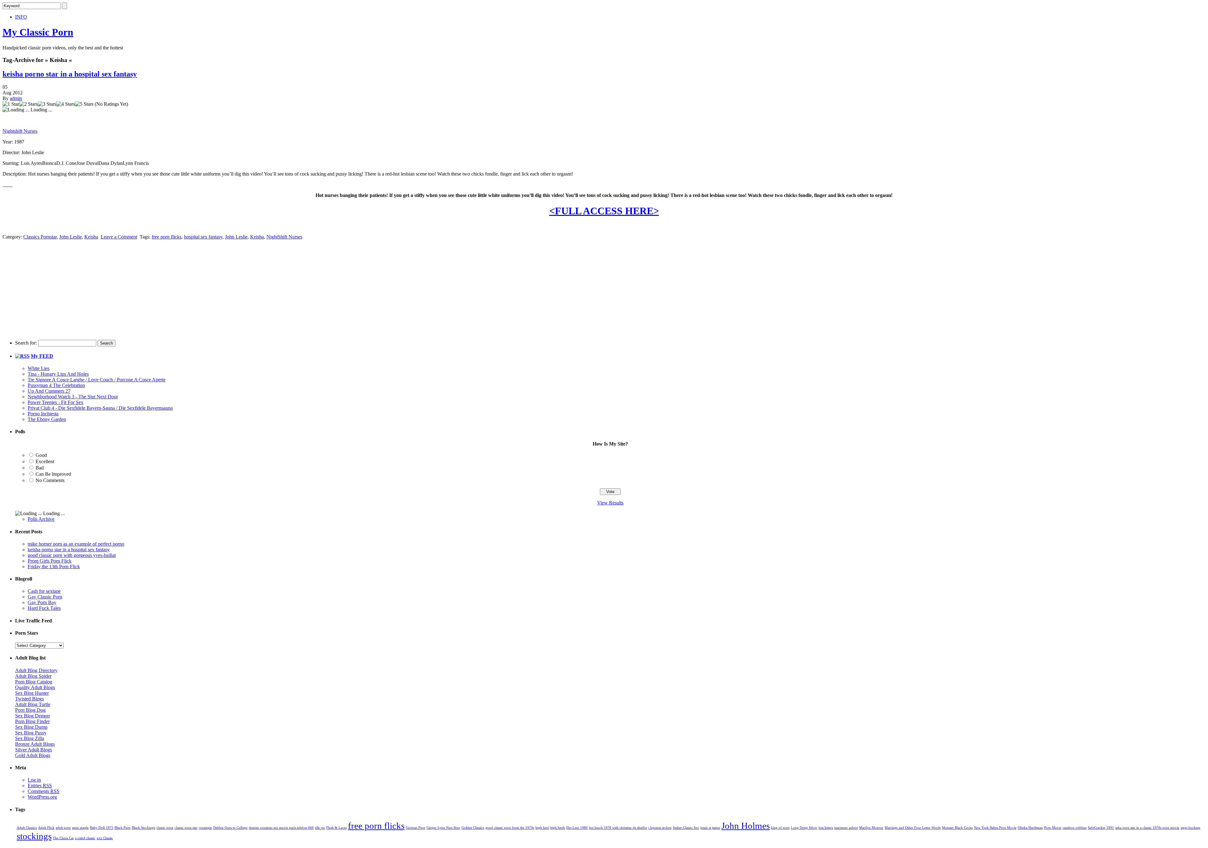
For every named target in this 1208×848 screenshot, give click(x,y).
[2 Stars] (28, 104)
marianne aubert (846, 827)
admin (16, 98)
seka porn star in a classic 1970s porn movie (1147, 827)
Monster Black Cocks (957, 827)
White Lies (38, 368)
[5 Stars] (84, 104)
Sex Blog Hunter (32, 693)
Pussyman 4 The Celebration (56, 385)
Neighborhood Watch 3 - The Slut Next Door (73, 396)
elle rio (320, 827)
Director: (11, 152)
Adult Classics (27, 827)
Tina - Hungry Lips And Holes (58, 374)
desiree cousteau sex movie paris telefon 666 (281, 827)
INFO (21, 17)
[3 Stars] (47, 104)
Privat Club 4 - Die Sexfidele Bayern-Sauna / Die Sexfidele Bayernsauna (100, 408)
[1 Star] (11, 104)
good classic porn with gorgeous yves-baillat (72, 555)
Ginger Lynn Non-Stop (443, 827)
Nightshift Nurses (20, 131)
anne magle (80, 827)
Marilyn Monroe (871, 827)
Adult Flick (46, 827)
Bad (40, 467)
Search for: (26, 342)
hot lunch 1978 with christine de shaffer (618, 827)
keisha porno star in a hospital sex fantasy (70, 74)
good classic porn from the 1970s (509, 827)
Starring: (11, 163)
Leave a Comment (119, 236)
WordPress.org (42, 797)
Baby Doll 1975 (101, 827)
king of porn (780, 827)
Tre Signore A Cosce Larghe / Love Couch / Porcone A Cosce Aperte (96, 379)
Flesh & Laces (336, 827)
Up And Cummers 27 (49, 391)
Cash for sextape (44, 591)
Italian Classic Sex (686, 827)
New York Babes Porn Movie (995, 827)
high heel (542, 827)
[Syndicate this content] (22, 356)
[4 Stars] (65, 104)
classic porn (164, 827)
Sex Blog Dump (31, 727)
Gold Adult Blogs (32, 755)
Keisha (91, 236)
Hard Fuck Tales (44, 608)
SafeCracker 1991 (1101, 827)
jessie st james (710, 827)
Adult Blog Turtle (32, 704)
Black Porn (123, 827)
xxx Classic (105, 838)
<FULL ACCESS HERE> (604, 210)
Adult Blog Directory (36, 670)
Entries (40, 785)
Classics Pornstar (40, 236)
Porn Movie (1052, 827)
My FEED (42, 356)
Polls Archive (41, 519)
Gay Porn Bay (42, 602)
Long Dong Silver (804, 827)
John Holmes (745, 826)
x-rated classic (85, 838)
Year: (8, 141)
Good (41, 455)
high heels (557, 827)
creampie (205, 827)
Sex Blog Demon (32, 715)
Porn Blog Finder (32, 721)
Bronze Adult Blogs (35, 744)
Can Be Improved (53, 474)
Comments (43, 791)
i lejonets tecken (660, 827)
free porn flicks (167, 236)
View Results (610, 502)
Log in (34, 780)
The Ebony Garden (47, 419)
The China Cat (63, 838)
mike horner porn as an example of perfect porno (76, 544)
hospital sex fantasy (203, 236)
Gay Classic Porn (45, 596)
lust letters (826, 827)
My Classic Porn (38, 32)
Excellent (45, 461)
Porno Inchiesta (43, 413)
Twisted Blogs (29, 698)
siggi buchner (1190, 827)
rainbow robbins (1075, 827)
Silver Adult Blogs (33, 749)
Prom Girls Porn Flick (49, 561)
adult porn (63, 827)
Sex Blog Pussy (31, 732)
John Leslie (70, 236)
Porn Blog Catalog (33, 681)
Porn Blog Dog (30, 710)
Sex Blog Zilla (29, 738)
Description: (15, 174)
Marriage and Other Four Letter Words (913, 827)
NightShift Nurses (284, 236)
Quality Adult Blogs (35, 687)
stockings (34, 836)
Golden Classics (472, 827)
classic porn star (186, 827)
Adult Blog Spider (33, 676)
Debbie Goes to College (230, 827)
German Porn (415, 827)
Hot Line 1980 (577, 827)
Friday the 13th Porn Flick (54, 566)
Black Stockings (143, 827)
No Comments (50, 480)
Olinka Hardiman (1030, 827)
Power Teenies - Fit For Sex (55, 402)
